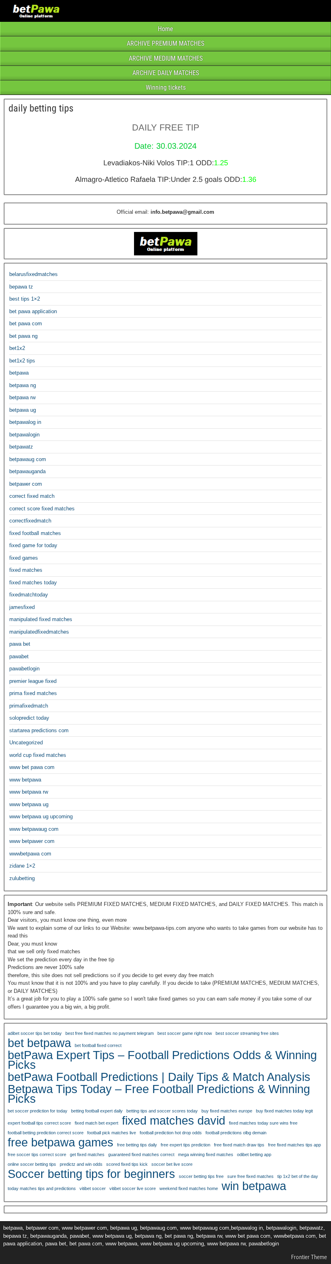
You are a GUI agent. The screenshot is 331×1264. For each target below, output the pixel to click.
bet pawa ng (23, 336)
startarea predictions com (39, 730)
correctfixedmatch (30, 521)
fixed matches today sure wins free (263, 1123)
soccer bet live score (172, 1164)
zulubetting (22, 878)
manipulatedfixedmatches (39, 632)
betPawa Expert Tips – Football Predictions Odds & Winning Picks (162, 1060)
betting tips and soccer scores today (162, 1110)
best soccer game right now (184, 1033)
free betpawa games (60, 1142)
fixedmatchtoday (28, 595)
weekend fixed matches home (188, 1188)
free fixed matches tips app (294, 1144)
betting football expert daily (97, 1110)
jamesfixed (22, 607)
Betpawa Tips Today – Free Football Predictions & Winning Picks (159, 1094)
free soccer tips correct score (37, 1154)
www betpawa (25, 780)
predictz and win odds (81, 1164)
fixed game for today (33, 545)
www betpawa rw (28, 792)
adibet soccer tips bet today (35, 1033)
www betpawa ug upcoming (41, 816)
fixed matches (25, 570)
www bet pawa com (31, 767)
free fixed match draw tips (239, 1144)
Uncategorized (26, 742)
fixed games (23, 558)
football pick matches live (111, 1132)
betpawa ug (22, 410)
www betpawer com (31, 841)
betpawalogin (24, 435)
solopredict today (29, 718)
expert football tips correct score (39, 1123)
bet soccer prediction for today (37, 1110)
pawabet (19, 656)
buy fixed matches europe (226, 1110)
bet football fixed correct (98, 1045)
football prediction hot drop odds (171, 1132)
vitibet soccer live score (132, 1188)
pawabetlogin (24, 669)
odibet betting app (254, 1154)
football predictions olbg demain (235, 1132)
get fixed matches (87, 1154)
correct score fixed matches (42, 509)
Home (165, 29)
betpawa (19, 373)
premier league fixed (33, 681)
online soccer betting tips (32, 1164)
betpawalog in (25, 422)
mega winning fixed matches (205, 1154)
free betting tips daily (137, 1144)
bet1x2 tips (22, 361)
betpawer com (25, 484)
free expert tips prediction (185, 1144)
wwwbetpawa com (30, 854)
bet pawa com (25, 323)
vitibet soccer (93, 1188)
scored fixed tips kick (127, 1164)
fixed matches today (33, 582)
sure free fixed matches (250, 1176)
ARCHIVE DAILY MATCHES (165, 73)
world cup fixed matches (37, 755)
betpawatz (21, 447)
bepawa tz (21, 287)
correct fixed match (31, 496)
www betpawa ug (28, 804)
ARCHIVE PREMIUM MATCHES (165, 43)
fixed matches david (173, 1120)
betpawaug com (27, 459)
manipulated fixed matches (40, 619)
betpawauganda (27, 471)
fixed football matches (35, 533)
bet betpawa (39, 1043)
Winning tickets (166, 87)
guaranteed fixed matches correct (141, 1154)
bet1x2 (17, 348)
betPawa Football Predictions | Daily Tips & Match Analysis (159, 1077)
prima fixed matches (33, 693)
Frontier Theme (309, 1257)
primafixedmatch (28, 706)
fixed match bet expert (96, 1123)
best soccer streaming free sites (247, 1033)
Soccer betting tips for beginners (91, 1174)
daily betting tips (40, 108)
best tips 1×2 (24, 299)
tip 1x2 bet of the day (297, 1176)
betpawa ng (22, 385)
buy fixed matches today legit (284, 1110)
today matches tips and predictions (42, 1188)
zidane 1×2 (22, 866)
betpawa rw (22, 397)
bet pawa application (33, 311)
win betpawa (254, 1186)
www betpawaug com (34, 829)
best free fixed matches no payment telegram (109, 1033)
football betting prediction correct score (46, 1132)
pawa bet (19, 644)
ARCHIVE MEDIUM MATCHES (166, 58)
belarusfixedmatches (33, 274)
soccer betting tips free (201, 1176)
